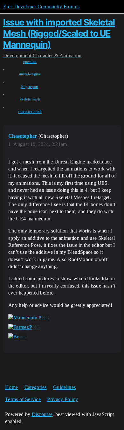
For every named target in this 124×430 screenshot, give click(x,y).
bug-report (29, 87)
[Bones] (17, 337)
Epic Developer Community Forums (41, 6)
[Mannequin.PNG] (28, 318)
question (30, 61)
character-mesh (30, 111)
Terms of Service (23, 399)
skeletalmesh (30, 99)
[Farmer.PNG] (24, 327)
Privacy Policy (62, 399)
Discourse (42, 414)
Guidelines (64, 387)
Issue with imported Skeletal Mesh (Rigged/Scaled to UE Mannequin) (59, 33)
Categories (35, 387)
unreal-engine (30, 74)
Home (11, 387)
